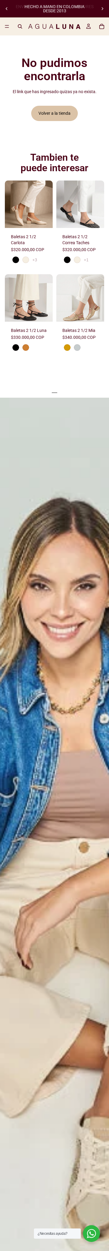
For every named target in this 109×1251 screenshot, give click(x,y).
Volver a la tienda (54, 113)
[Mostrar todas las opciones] (34, 260)
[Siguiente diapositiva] (102, 8)
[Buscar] (20, 26)
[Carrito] (101, 26)
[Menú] (7, 26)
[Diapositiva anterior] (6, 8)
